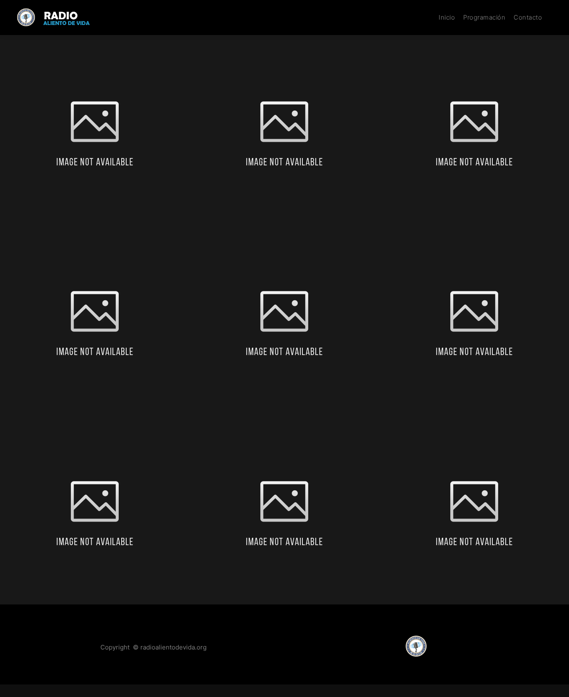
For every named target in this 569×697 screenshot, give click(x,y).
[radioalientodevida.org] (58, 17)
